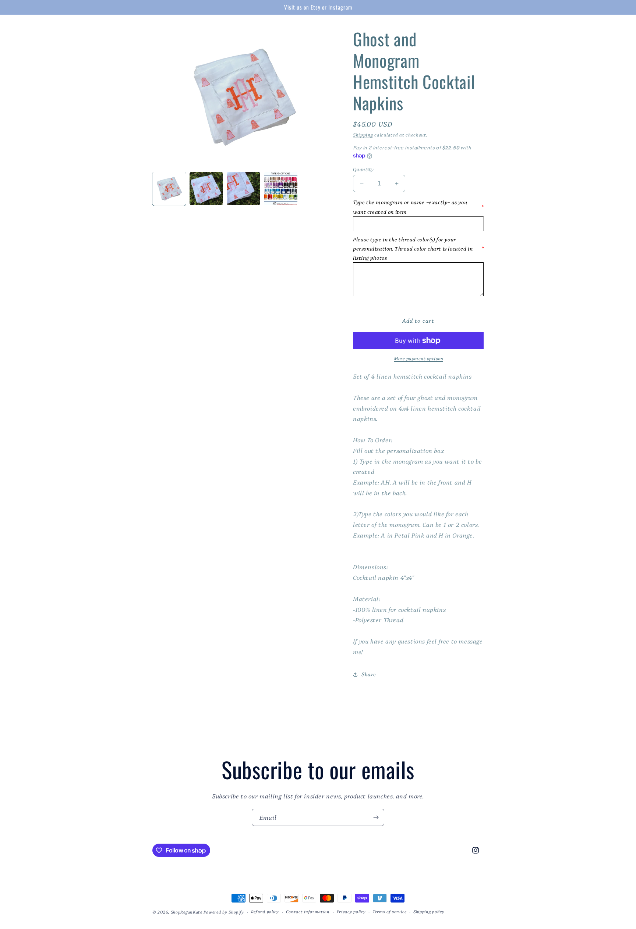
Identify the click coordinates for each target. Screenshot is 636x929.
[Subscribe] (376, 817)
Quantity (363, 169)
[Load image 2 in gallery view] (206, 188)
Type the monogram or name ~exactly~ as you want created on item (418, 206)
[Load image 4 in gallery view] (280, 188)
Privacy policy (351, 911)
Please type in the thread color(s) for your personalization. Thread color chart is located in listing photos (418, 248)
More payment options (418, 358)
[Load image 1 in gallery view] (169, 188)
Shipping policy (429, 911)
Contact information (308, 911)
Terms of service (389, 911)
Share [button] (368, 674)
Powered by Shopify (224, 912)
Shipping (363, 134)
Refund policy (265, 911)
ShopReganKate (186, 912)
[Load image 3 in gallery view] (243, 188)
